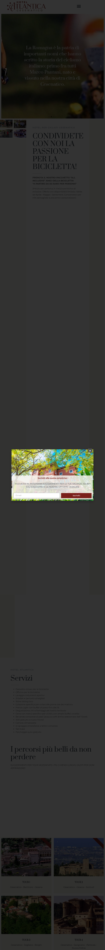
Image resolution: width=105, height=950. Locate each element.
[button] (90, 450)
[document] (52, 475)
